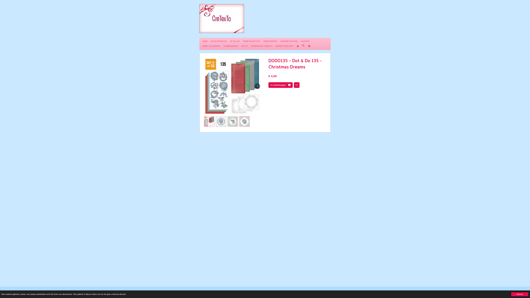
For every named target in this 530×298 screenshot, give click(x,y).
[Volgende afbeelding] (257, 86)
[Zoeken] (303, 45)
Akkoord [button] (520, 294)
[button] (209, 121)
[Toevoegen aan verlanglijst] (297, 85)
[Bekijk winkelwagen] (309, 46)
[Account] (297, 46)
